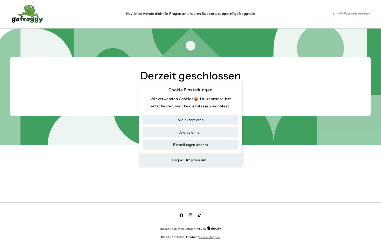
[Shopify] (214, 229)
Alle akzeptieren (191, 120)
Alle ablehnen (190, 132)
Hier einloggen (209, 237)
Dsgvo (178, 160)
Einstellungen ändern (190, 145)
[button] (352, 13)
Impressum (196, 160)
